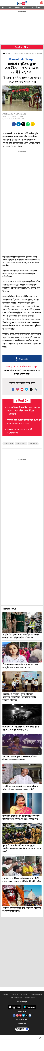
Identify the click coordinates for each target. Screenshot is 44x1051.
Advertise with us (36, 995)
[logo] (22, 3)
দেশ (31, 7)
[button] (14, 124)
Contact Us (14, 995)
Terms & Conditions (15, 998)
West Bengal (8, 444)
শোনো (9, 7)
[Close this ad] (40, 1037)
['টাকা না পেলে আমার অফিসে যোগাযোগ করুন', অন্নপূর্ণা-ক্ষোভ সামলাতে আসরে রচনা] (22, 652)
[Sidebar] (2, 3)
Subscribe (24, 995)
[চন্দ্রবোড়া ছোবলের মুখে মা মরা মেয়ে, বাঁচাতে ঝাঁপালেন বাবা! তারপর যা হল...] (22, 744)
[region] (22, 27)
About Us (5, 995)
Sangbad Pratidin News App (22, 366)
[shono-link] (41, 3)
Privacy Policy (30, 998)
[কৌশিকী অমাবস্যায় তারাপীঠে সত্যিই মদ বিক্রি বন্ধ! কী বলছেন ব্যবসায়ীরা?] (22, 895)
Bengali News (21, 444)
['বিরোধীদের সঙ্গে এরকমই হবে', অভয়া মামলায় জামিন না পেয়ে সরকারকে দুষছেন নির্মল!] (22, 774)
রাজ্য (24, 7)
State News (33, 444)
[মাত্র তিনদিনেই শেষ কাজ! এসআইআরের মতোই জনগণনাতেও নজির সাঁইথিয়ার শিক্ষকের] (22, 622)
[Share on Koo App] (33, 125)
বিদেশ (38, 7)
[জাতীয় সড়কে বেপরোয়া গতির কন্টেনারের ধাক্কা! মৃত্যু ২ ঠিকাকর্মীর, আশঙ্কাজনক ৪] (22, 714)
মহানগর (17, 7)
